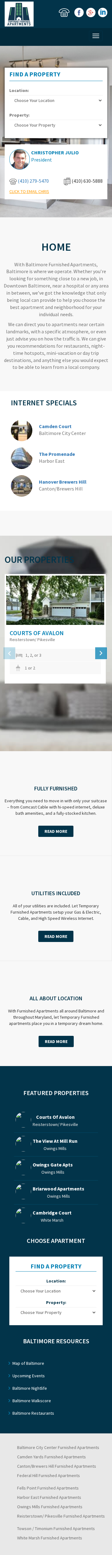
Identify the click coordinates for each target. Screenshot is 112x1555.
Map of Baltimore (28, 1363)
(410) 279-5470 (33, 181)
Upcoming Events (28, 1376)
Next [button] (101, 653)
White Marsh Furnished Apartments (49, 1538)
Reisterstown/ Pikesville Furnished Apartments (61, 1516)
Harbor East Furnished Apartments (49, 1497)
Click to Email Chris (29, 191)
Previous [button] (9, 653)
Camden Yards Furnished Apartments (51, 1457)
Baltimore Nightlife (29, 1388)
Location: (19, 90)
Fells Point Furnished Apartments (48, 1488)
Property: (19, 115)
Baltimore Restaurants (33, 1413)
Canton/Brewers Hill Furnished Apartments (56, 1466)
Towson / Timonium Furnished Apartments (56, 1528)
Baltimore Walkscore (31, 1400)
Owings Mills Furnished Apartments (49, 1506)
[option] (58, 628)
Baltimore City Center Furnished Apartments (58, 1447)
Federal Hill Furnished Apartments (48, 1475)
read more (55, 831)
